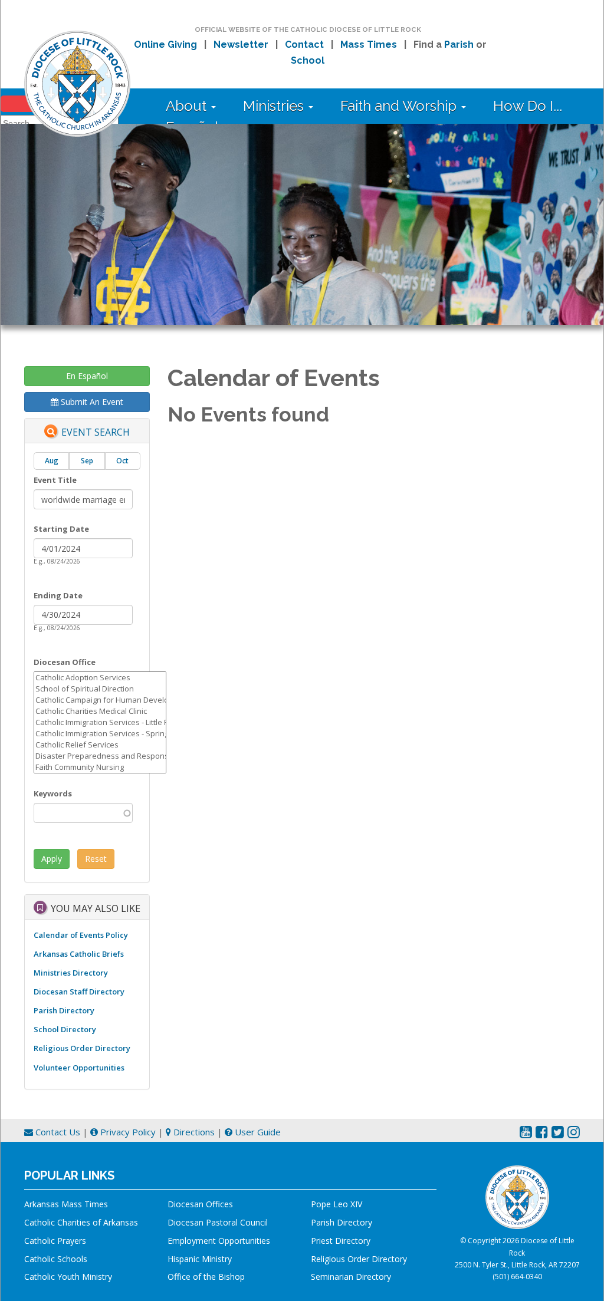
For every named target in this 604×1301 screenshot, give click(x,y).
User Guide (256, 1132)
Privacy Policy (127, 1132)
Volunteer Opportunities (79, 1067)
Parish (459, 44)
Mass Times (368, 44)
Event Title (55, 480)
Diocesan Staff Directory (79, 991)
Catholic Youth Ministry (68, 1276)
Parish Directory (64, 1010)
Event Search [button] (95, 432)
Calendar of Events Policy (81, 935)
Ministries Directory (71, 972)
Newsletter (241, 44)
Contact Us (56, 1132)
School (307, 60)
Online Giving (165, 44)
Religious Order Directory (82, 1048)
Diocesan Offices (200, 1204)
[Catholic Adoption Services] (100, 677)
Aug (51, 461)
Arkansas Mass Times (66, 1204)
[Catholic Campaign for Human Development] (100, 700)
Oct (122, 461)
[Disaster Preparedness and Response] (100, 756)
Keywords (53, 793)
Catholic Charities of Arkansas (81, 1222)
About (188, 105)
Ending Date (58, 595)
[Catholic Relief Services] (100, 744)
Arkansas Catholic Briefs (79, 953)
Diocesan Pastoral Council (218, 1222)
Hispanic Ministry (200, 1258)
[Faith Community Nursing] (100, 767)
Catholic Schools (55, 1258)
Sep (87, 461)
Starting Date (61, 528)
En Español (87, 375)
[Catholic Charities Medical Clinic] (100, 711)
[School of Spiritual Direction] (100, 688)
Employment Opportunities (219, 1240)
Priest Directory (340, 1240)
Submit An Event (90, 401)
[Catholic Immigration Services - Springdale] (100, 733)
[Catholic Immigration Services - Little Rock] (100, 722)
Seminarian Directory (351, 1276)
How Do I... (527, 105)
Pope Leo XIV (336, 1204)
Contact (304, 44)
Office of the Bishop (206, 1276)
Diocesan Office (65, 662)
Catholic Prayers (55, 1240)
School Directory (65, 1029)
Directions (193, 1132)
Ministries (275, 105)
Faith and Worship (400, 105)
